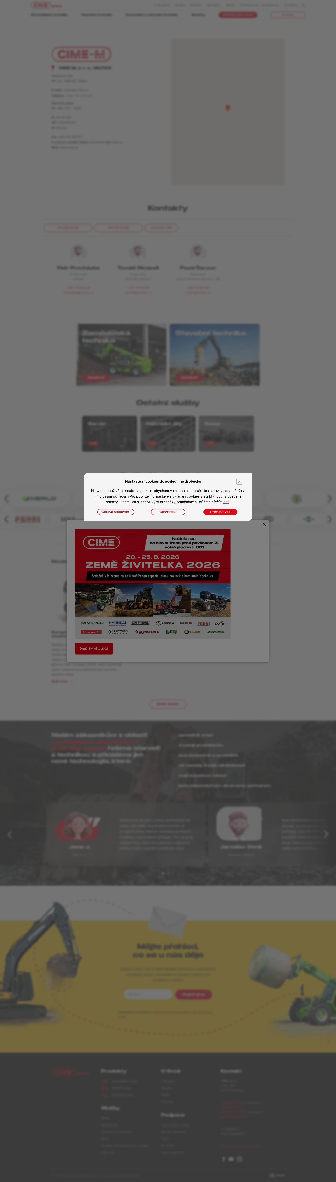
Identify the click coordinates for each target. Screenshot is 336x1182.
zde (226, 502)
